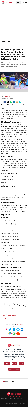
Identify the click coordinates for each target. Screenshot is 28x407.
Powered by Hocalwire (19, 403)
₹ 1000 (21, 363)
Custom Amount (14, 369)
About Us (12, 398)
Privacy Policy (4, 398)
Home (3, 41)
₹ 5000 (7, 363)
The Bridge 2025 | (8, 403)
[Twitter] (8, 102)
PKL (22, 107)
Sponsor (14, 353)
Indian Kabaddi (12, 315)
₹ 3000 (14, 363)
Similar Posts (9, 381)
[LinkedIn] (14, 102)
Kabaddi (4, 47)
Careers (3, 400)
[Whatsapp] (11, 102)
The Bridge (19, 324)
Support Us (19, 398)
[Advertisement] (14, 23)
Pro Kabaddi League (7, 319)
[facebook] (5, 102)
